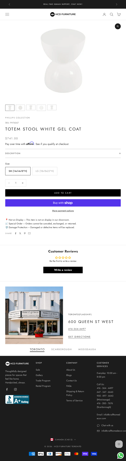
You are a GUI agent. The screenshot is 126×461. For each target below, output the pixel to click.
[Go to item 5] (51, 107)
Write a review (63, 270)
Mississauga (87, 349)
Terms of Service (74, 400)
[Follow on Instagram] (15, 389)
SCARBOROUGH (61, 349)
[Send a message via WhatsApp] (120, 455)
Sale (38, 369)
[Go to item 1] (9, 108)
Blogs (69, 375)
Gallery (39, 375)
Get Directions (79, 336)
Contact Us (71, 380)
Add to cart (63, 192)
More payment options (63, 210)
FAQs (69, 386)
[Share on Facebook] (15, 233)
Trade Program (43, 380)
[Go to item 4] (41, 108)
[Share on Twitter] (20, 233)
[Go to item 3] (30, 107)
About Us (70, 369)
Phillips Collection (17, 117)
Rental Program (43, 386)
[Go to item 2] (20, 108)
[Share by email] (29, 233)
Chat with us (107, 425)
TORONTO (37, 349)
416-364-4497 (77, 329)
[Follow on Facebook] (7, 389)
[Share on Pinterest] (24, 233)
